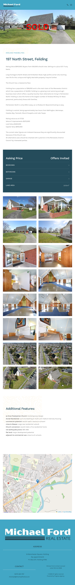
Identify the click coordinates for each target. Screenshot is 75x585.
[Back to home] (12, 5)
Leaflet (59, 512)
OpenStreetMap (67, 512)
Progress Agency (59, 576)
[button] (71, 5)
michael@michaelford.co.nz (19, 577)
